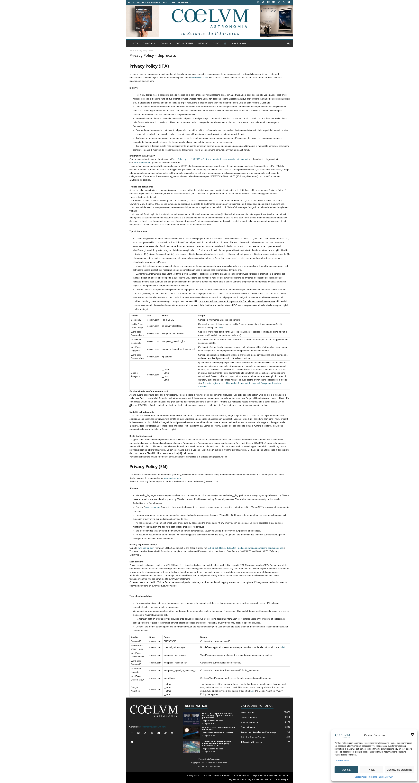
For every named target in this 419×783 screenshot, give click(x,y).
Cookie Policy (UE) (282, 779)
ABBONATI (203, 43)
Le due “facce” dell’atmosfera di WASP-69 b (219, 728)
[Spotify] (268, 2)
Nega (371, 769)
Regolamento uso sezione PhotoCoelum (270, 775)
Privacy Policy (193, 775)
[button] (412, 735)
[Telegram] (273, 2)
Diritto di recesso (241, 775)
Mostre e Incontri (249, 717)
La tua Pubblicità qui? (149, 2)
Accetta (346, 769)
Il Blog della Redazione (251, 742)
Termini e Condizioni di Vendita (216, 775)
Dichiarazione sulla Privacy (380, 777)
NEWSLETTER (169, 2)
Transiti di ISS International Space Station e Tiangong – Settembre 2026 (216, 743)
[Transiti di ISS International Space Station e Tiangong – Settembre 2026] (191, 747)
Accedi (131, 2)
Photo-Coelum (247, 712)
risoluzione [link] (192, 103)
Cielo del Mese (248, 727)
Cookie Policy (361, 777)
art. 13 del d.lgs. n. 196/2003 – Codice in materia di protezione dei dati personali (211, 159)
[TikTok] (279, 2)
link (220, 327)
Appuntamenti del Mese (213, 720)
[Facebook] (253, 2)
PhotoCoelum (149, 43)
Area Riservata (238, 43)
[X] (284, 2)
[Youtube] (289, 2)
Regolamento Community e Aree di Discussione (250, 779)
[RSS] (263, 2)
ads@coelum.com (213, 759)
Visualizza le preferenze (399, 769)
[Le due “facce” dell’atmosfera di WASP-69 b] (191, 733)
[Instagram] (258, 2)
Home (131, 50)
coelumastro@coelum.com (153, 727)
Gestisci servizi (342, 761)
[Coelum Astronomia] (209, 21)
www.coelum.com (198, 77)
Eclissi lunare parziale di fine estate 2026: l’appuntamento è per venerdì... (217, 715)
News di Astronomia (250, 722)
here (252, 691)
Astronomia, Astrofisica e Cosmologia (219, 733)
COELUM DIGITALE (184, 43)
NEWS (135, 43)
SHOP (216, 43)
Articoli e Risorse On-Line (253, 737)
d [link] (165, 293)
